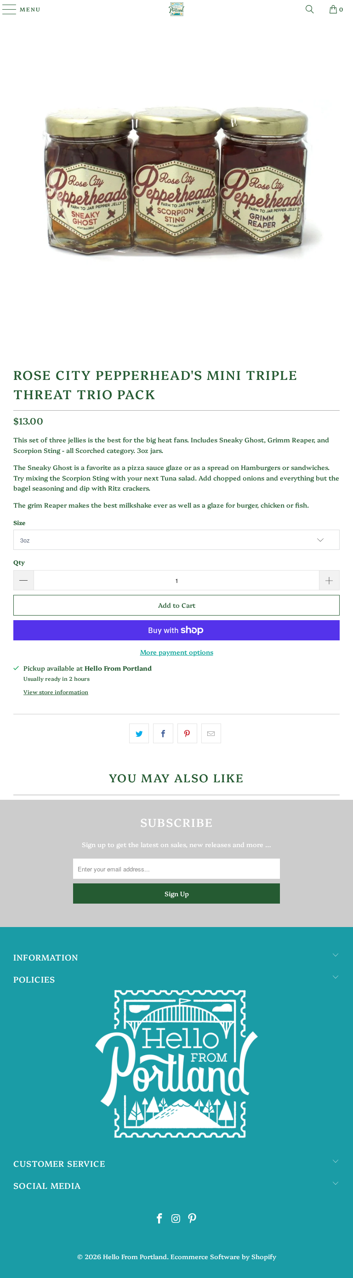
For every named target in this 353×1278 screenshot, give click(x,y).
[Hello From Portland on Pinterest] (192, 1218)
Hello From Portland (135, 1256)
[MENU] (5, 9)
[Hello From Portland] (176, 9)
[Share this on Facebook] (163, 733)
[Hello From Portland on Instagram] (176, 1218)
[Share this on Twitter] (139, 733)
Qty (19, 562)
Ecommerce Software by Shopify (223, 1256)
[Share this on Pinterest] (187, 733)
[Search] (310, 9)
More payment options (176, 651)
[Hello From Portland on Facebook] (159, 1218)
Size (19, 522)
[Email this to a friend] (211, 733)
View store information (55, 692)
